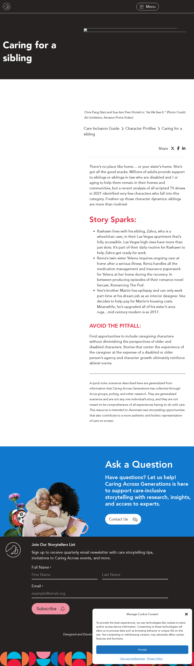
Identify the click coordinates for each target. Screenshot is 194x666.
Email (37, 586)
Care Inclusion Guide (101, 128)
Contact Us (119, 519)
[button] (186, 614)
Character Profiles (140, 128)
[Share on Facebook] (178, 148)
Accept (142, 649)
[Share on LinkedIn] (183, 148)
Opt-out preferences (132, 658)
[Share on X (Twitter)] (172, 148)
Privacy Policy (155, 658)
